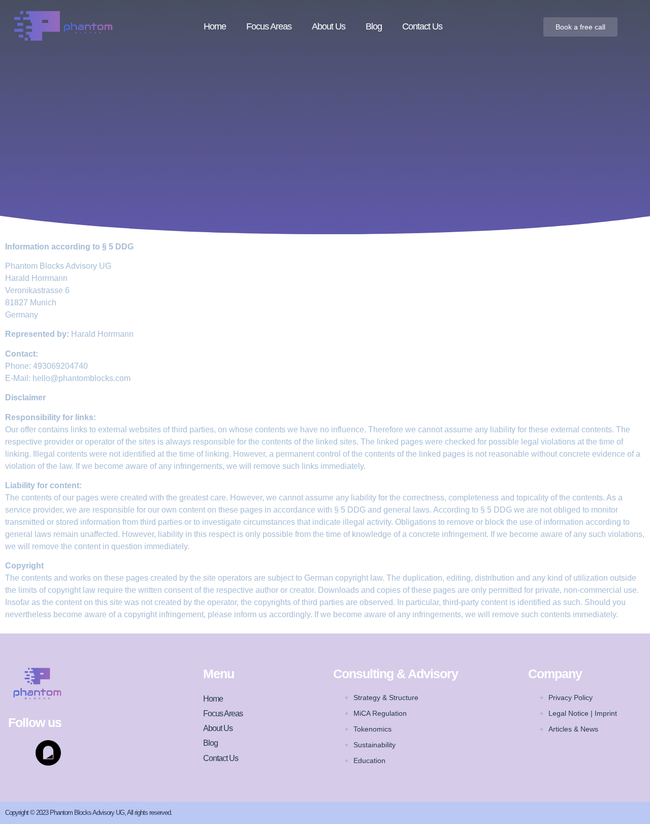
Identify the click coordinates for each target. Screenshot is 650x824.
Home (215, 26)
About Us (328, 26)
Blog (374, 26)
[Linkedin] (21, 753)
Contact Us (422, 26)
